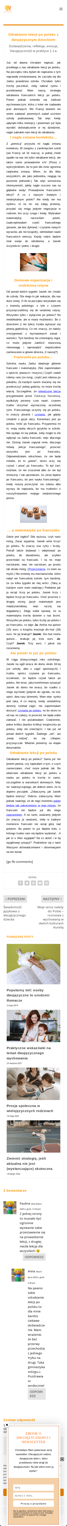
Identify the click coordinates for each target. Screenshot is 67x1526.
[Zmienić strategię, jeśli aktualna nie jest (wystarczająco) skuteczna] (33, 1136)
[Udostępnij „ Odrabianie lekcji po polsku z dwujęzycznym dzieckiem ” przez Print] (46, 883)
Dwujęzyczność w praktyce (29, 51)
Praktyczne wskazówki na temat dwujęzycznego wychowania (29, 1053)
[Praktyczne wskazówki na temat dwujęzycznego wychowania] (33, 1026)
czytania (40, 414)
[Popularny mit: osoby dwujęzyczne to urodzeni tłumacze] (33, 964)
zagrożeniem (14, 814)
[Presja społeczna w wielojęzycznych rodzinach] (33, 1084)
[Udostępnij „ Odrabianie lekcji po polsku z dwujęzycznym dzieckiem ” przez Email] (40, 883)
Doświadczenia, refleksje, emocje (33, 46)
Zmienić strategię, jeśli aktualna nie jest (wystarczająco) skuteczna (30, 1164)
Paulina (25, 1203)
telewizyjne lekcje (49, 391)
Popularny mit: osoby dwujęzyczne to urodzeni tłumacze (28, 995)
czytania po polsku (29, 710)
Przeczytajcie (37, 569)
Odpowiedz (34, 1257)
